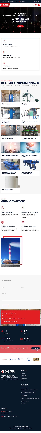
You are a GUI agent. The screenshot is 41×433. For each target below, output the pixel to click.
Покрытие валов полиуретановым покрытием (30, 398)
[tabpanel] (20, 20)
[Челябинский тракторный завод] (28, 359)
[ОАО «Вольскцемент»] (21, 359)
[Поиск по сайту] (33, 5)
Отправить (5, 306)
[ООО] (36, 359)
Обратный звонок (36, 348)
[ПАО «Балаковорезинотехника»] (5, 359)
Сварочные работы (25, 401)
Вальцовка (23, 400)
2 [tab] (20, 31)
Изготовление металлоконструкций (28, 392)
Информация (24, 378)
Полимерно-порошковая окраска (27, 393)
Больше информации (6, 269)
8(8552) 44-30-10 (37, 1)
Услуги (22, 376)
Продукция (23, 375)
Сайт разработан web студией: (15, 428)
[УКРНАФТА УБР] (13, 359)
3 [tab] (21, 31)
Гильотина (23, 403)
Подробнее (20, 26)
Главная (23, 373)
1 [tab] (19, 31)
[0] (35, 5)
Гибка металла (24, 395)
